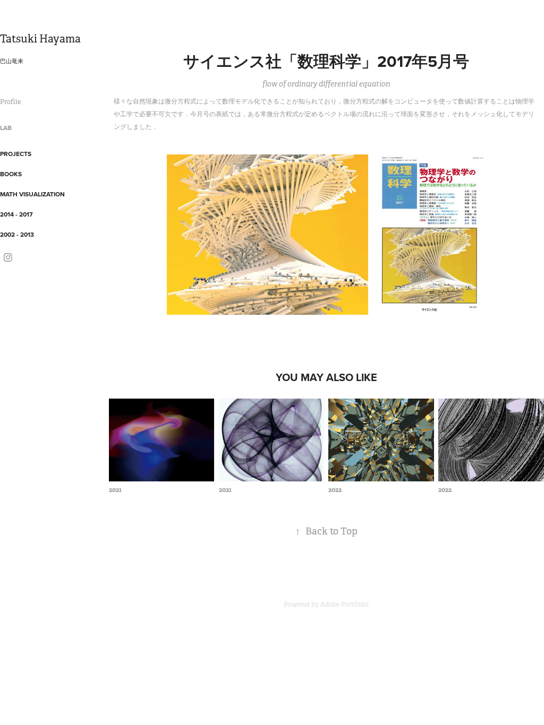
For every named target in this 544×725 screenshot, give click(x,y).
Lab (6, 127)
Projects (15, 153)
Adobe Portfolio (344, 604)
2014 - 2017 (16, 214)
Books (11, 173)
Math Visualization (32, 193)
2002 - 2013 (17, 234)
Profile (10, 102)
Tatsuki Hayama (40, 39)
